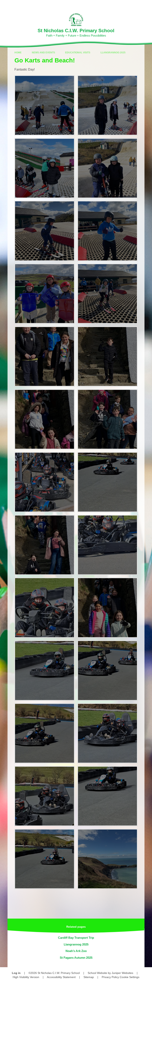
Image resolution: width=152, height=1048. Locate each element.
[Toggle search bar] (136, 5)
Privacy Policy (110, 977)
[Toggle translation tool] (126, 5)
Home (18, 52)
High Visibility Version (26, 977)
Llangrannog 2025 (113, 52)
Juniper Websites (122, 972)
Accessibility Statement (61, 977)
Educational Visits (77, 52)
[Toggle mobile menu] (147, 5)
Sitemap (89, 977)
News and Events (43, 52)
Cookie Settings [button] (129, 977)
